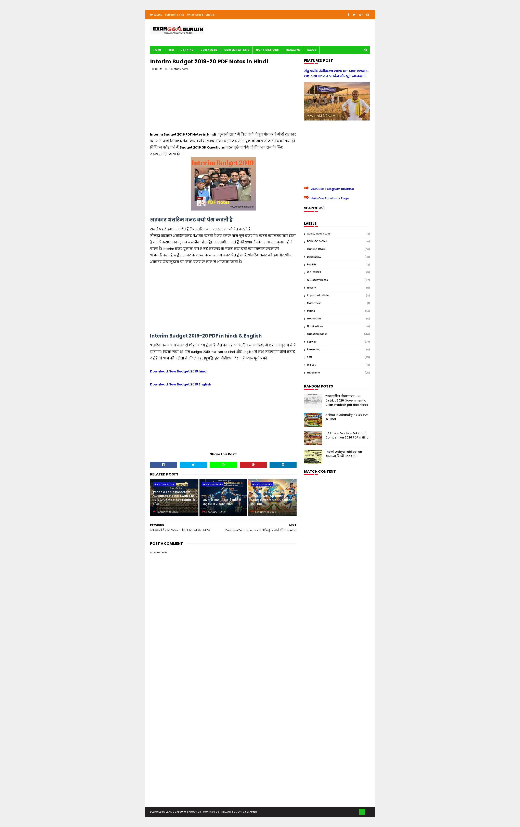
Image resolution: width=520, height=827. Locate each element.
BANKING (187, 50)
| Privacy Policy (231, 811)
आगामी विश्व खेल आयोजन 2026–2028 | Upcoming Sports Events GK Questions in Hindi (271, 498)
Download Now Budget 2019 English (180, 384)
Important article (318, 295)
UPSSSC (311, 365)
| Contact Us (211, 811)
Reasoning (313, 349)
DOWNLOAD (314, 256)
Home (157, 50)
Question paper (317, 334)
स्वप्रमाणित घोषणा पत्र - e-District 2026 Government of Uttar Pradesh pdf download (346, 400)
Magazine (156, 14)
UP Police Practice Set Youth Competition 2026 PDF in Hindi (347, 435)
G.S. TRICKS (314, 272)
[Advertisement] (223, 102)
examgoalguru (176, 811)
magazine (313, 372)
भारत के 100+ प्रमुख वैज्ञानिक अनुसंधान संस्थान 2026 (222, 502)
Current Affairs (236, 50)
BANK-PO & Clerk (317, 241)
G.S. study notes (178, 69)
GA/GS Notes (195, 14)
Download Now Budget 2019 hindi (179, 371)
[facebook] (348, 14)
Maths (311, 311)
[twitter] (354, 14)
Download (209, 50)
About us (195, 811)
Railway (311, 341)
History (311, 287)
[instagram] (367, 14)
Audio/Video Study (318, 233)
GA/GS (311, 50)
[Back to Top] (362, 812)
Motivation (314, 318)
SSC (171, 50)
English (211, 14)
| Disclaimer (249, 811)
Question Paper (174, 14)
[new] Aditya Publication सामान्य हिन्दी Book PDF (343, 454)
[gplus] (361, 14)
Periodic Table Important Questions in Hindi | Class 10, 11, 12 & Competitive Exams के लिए (174, 498)
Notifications (267, 50)
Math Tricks (314, 303)
